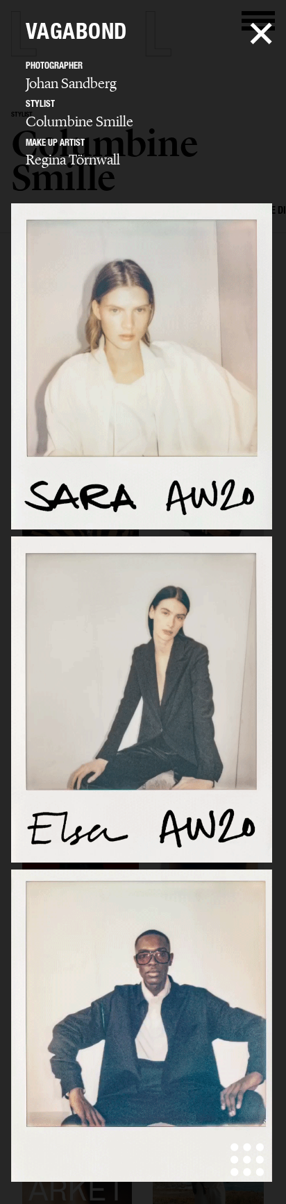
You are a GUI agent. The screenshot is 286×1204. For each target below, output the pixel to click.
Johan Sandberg (71, 83)
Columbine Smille (79, 121)
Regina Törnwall (73, 159)
